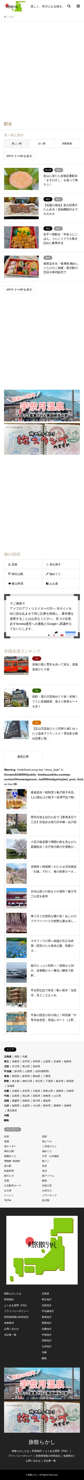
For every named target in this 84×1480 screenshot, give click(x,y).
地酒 (6, 1141)
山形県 (47, 1061)
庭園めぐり (10, 1156)
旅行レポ (9, 1175)
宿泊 (44, 1170)
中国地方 (47, 1334)
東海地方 (47, 1317)
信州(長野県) (42, 1071)
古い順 (41, 143)
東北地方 (47, 1299)
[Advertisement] (42, 74)
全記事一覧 (10, 1334)
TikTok (7, 1200)
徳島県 (26, 1100)
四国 (6, 1100)
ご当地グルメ (49, 1146)
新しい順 (17, 143)
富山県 (26, 1066)
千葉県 (49, 1081)
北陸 (6, 1066)
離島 (6, 1120)
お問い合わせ (11, 1328)
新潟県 (18, 1071)
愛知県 (36, 1076)
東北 (6, 1061)
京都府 (15, 1090)
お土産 (7, 1190)
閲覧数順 (67, 143)
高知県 (47, 1100)
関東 (6, 1081)
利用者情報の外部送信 (16, 1317)
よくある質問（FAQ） (16, 1305)
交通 (6, 1180)
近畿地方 (47, 1328)
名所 (44, 1165)
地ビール (47, 1141)
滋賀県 (59, 1090)
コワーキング (49, 1195)
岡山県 (26, 1095)
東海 (6, 1076)
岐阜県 (26, 1076)
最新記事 (23, 756)
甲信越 (7, 1071)
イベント (9, 1195)
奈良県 (26, 1090)
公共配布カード (12, 1185)
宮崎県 (67, 1105)
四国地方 (47, 1340)
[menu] (78, 6)
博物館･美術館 (12, 1161)
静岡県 (15, 1076)
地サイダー (10, 1146)
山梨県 (28, 1071)
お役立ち (47, 1190)
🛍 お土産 (52, 583)
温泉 (44, 1136)
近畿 (6, 1090)
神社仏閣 (9, 1151)
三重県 (47, 1076)
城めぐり (47, 1151)
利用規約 (9, 1299)
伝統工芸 (47, 1185)
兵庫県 (70, 1090)
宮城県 (57, 1061)
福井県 (36, 1066)
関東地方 (47, 1323)
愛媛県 (15, 1100)
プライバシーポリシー (16, 1311)
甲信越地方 (48, 1311)
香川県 (36, 1100)
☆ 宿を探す (53, 564)
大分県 (36, 1105)
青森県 (15, 1061)
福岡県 (15, 1105)
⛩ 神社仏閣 (15, 574)
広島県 (15, 1095)
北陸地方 (47, 1305)
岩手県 (26, 1061)
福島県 (67, 1061)
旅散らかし (42, 1442)
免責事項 (9, 1323)
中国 (6, 1095)
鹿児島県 (12, 1110)
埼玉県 (39, 1081)
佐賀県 (26, 1105)
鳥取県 (36, 1095)
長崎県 (57, 1105)
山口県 (57, 1095)
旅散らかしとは (12, 1293)
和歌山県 (48, 1090)
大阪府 (36, 1090)
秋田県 (36, 1061)
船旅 (44, 1180)
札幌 (24, 1056)
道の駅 (7, 1165)
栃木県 (59, 1081)
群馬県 (70, 1081)
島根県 (47, 1095)
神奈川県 (27, 1081)
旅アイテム (48, 1175)
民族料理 (9, 1170)
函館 (16, 1056)
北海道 (7, 1056)
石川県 (15, 1066)
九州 (6, 1105)
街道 (6, 1136)
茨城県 (10, 1086)
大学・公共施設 (50, 1156)
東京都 (15, 1081)
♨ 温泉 (12, 564)
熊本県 (47, 1105)
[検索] (69, 6)
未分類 (45, 1200)
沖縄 (6, 1115)
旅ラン (45, 1161)
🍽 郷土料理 (15, 583)
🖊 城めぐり (53, 574)
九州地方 (47, 1346)
